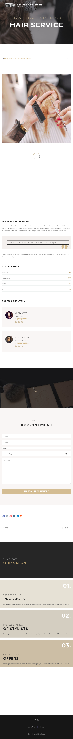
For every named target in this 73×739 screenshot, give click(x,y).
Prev (7, 528)
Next (66, 528)
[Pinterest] (11, 516)
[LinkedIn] (18, 516)
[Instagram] (19, 322)
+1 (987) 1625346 (22, 319)
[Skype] (22, 322)
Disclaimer (43, 727)
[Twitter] (7, 516)
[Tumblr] (14, 516)
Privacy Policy (31, 727)
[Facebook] (16, 322)
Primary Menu (67, 4)
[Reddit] (21, 516)
